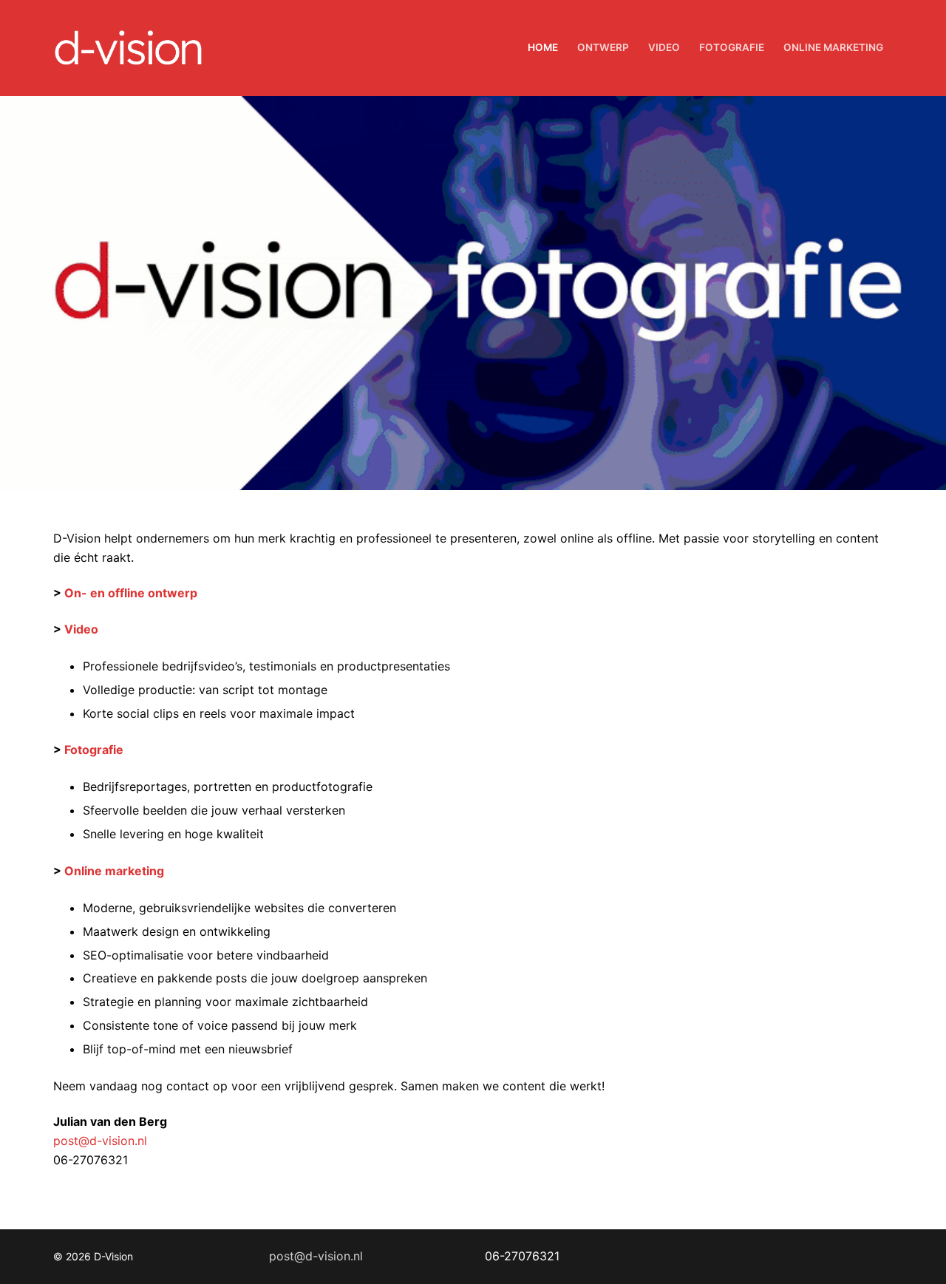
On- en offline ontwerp (130, 592)
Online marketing (114, 870)
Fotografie (93, 749)
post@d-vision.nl (100, 1140)
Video (81, 629)
